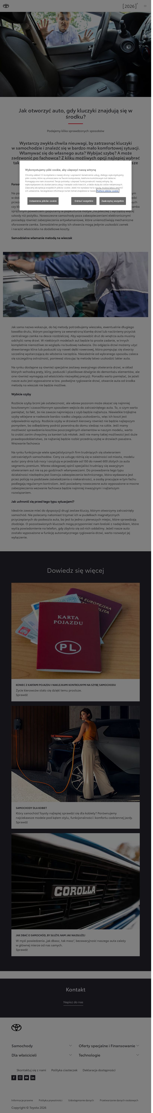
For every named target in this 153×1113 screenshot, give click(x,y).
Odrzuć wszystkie (84, 200)
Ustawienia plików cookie (43, 200)
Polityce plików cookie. (108, 190)
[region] (76, 185)
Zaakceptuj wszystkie (113, 200)
